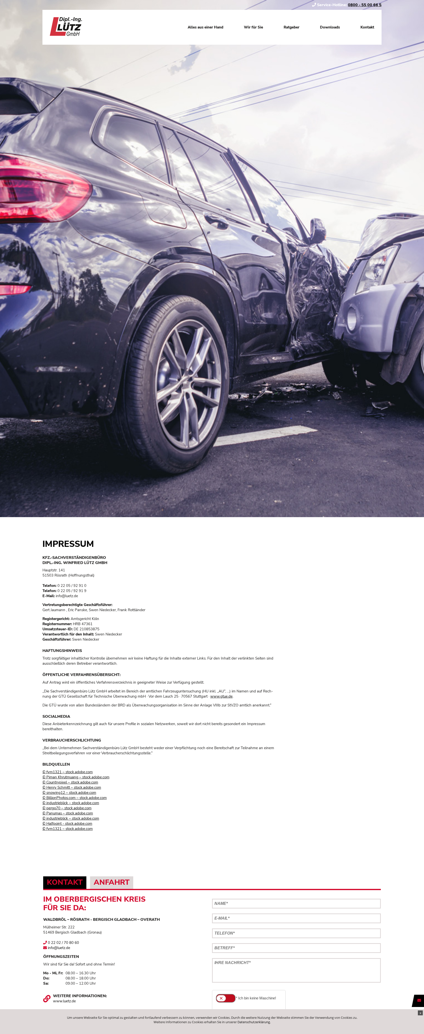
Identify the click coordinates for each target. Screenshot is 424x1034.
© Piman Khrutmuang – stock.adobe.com (75, 777)
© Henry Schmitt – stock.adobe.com (71, 787)
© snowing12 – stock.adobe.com (69, 792)
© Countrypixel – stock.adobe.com (70, 782)
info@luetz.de (58, 947)
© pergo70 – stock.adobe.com (67, 808)
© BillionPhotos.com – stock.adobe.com (74, 797)
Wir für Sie (253, 27)
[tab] (64, 882)
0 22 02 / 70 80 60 (63, 942)
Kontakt (367, 27)
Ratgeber (291, 27)
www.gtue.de (221, 696)
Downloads (330, 27)
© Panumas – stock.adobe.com (67, 813)
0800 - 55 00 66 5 (365, 5)
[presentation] (64, 882)
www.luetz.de (64, 1001)
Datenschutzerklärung (254, 1022)
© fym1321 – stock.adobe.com (67, 772)
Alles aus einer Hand (205, 27)
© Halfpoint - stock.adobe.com (67, 823)
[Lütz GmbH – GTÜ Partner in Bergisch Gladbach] (66, 27)
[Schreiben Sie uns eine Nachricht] (419, 1000)
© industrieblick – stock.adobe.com (70, 802)
